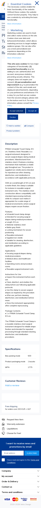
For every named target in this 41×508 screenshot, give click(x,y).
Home (4, 23)
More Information (14, 24)
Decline (13, 117)
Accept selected (16, 111)
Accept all (32, 111)
